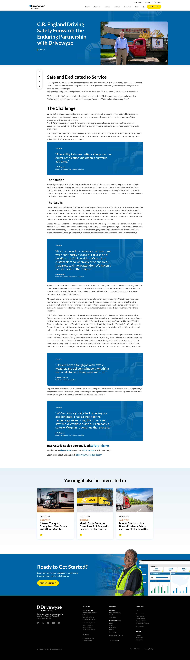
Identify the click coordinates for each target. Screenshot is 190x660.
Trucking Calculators (142, 623)
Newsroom (139, 637)
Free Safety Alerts (88, 617)
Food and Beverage (115, 612)
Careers (138, 635)
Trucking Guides (141, 621)
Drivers (87, 7)
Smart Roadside (87, 627)
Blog (137, 610)
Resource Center (140, 614)
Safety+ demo (99, 445)
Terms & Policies (135, 649)
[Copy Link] (39, 71)
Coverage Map (140, 618)
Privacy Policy (148, 649)
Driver (111, 623)
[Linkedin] (39, 76)
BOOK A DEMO (154, 6)
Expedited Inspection (89, 619)
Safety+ (85, 615)
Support (158, 2)
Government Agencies (116, 635)
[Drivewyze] (38, 7)
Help (148, 2)
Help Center (140, 626)
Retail (111, 615)
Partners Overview (88, 638)
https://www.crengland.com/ (89, 455)
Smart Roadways (88, 625)
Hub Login (138, 2)
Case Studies (140, 616)
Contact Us (139, 640)
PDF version (88, 450)
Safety (111, 625)
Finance (111, 629)
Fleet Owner (65, 450)
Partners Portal (87, 640)
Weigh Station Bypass (89, 612)
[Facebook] (39, 86)
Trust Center (114, 640)
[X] (39, 81)
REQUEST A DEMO (47, 583)
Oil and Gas (112, 617)
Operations (112, 627)
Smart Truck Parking (89, 629)
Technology (113, 632)
